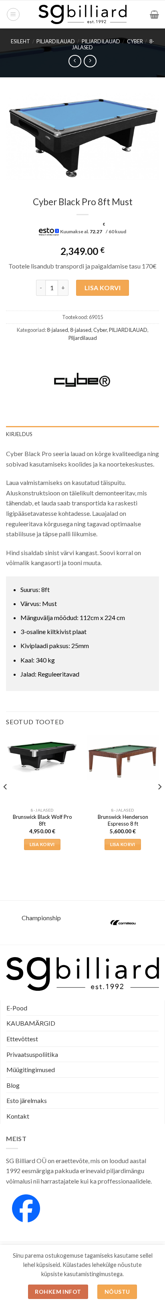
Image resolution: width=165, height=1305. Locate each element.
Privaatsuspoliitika (32, 1054)
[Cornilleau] (124, 923)
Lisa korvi (103, 287)
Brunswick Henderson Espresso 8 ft (123, 820)
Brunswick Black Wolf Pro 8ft (42, 820)
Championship (41, 917)
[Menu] (13, 14)
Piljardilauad (101, 41)
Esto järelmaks (26, 1100)
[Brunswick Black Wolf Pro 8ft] (42, 754)
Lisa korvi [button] (42, 844)
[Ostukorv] (154, 14)
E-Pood (16, 1008)
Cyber (135, 41)
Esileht (20, 41)
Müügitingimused (30, 1069)
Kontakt (17, 1116)
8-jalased (57, 330)
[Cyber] (82, 380)
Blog (13, 1085)
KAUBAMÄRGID (30, 1023)
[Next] (159, 803)
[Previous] (6, 803)
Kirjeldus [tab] (19, 434)
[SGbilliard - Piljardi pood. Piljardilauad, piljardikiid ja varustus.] (82, 14)
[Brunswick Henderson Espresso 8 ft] (123, 757)
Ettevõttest (22, 1038)
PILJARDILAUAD (55, 41)
